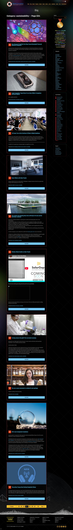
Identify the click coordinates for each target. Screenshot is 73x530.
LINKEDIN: (43, 517)
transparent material (32, 441)
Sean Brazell (59, 128)
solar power (29, 61)
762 (38, 506)
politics (57, 43)
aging (56, 30)
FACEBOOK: (18, 517)
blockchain (64, 34)
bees (56, 71)
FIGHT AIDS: (18, 520)
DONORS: (43, 519)
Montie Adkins (59, 136)
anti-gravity (57, 65)
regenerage (62, 43)
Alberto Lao (59, 123)
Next (42, 506)
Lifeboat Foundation (13, 526)
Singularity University (59, 60)
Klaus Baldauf (13, 185)
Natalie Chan (59, 127)
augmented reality (58, 69)
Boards (33, 4)
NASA (62, 42)
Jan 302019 (10, 338)
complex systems (58, 84)
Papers (44, 4)
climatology (15, 147)
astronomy (57, 68)
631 (19, 506)
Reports (40, 4)
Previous (12, 506)
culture (63, 35)
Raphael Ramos (59, 125)
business (57, 81)
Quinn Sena (12, 240)
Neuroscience (65, 42)
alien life (56, 64)
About (28, 4)
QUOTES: (56, 522)
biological (57, 75)
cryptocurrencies (58, 89)
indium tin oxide (25, 448)
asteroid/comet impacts (59, 67)
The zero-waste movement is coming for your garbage (25, 388)
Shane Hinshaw (59, 124)
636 (32, 506)
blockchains (57, 80)
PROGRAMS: (56, 520)
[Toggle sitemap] (63, 1)
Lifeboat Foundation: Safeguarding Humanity (15, 4)
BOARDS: (56, 519)
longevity (60, 42)
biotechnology (57, 34)
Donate (46, 4)
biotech (62, 33)
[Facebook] (57, 526)
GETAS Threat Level (10, 519)
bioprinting (57, 77)
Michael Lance (59, 133)
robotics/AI (24, 147)
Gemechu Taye (59, 107)
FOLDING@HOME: (44, 520)
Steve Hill (58, 129)
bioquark (59, 33)
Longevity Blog (58, 149)
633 (24, 506)
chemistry (57, 82)
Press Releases (63, 4)
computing (22, 61)
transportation (21, 99)
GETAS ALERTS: (57, 517)
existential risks (57, 36)
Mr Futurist (57, 150)
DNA (56, 57)
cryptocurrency (61, 35)
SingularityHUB (58, 154)
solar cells (40, 438)
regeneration (57, 44)
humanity (65, 38)
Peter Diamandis (58, 56)
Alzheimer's (59, 30)
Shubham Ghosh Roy (60, 100)
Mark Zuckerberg (58, 62)
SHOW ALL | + (56, 140)
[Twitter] (59, 526)
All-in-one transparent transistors (20, 432)
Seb (57, 132)
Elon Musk (57, 59)
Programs (36, 4)
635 (29, 506)
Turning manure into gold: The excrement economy (24, 338)
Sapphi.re (22, 526)
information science (20, 147)
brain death (56, 35)
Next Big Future (58, 151)
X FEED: (18, 519)
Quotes (57, 4)
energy (19, 495)
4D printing (57, 55)
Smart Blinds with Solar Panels (19, 178)
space (56, 45)
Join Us (50, 4)
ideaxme (56, 39)
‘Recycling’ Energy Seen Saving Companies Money (24, 487)
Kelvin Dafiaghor (60, 108)
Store (60, 4)
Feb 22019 (9, 45)
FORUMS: (43, 522)
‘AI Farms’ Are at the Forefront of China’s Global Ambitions (26, 133)
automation (57, 70)
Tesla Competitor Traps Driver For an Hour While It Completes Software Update (26, 93)
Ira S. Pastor (59, 137)
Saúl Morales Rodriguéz (59, 99)
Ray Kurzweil (57, 58)
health (57, 38)
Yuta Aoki (58, 120)
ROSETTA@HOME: (19, 522)
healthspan (61, 38)
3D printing (57, 54)
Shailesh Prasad (60, 104)
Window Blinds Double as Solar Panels (21, 252)
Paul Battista (59, 106)
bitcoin (61, 34)
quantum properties (17, 55)
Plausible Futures (58, 153)
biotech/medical (18, 61)
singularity (64, 44)
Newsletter (53, 4)
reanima (59, 43)
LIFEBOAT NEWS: (32, 517)
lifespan (56, 42)
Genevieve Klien (13, 61)
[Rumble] (65, 526)
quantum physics (26, 61)
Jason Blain (59, 135)
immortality (59, 39)
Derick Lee (12, 147)
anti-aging (63, 30)
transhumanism (58, 47)
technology (63, 45)
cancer (58, 35)
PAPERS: (31, 522)
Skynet (56, 61)
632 (21, 506)
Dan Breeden (59, 103)
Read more (26, 65)
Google (55, 38)
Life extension (62, 40)
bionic (56, 76)
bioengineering (58, 74)
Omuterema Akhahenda (59, 116)
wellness (63, 47)
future (62, 36)
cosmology (57, 86)
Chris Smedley (59, 139)
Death (64, 35)
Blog (31, 4)
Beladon (19, 236)
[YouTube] (63, 526)
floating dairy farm (31, 231)
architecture (57, 66)
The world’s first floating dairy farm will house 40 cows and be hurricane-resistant (27, 216)
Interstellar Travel (64, 39)
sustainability (33, 61)
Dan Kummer (59, 113)
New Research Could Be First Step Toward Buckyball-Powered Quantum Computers (27, 44)
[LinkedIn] (61, 526)
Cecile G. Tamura (60, 119)
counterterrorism (58, 87)
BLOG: (30, 519)
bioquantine (62, 31)
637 (35, 506)
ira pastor (57, 40)
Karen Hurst (59, 110)
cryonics (56, 88)
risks (62, 44)
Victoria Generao (13, 306)
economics (20, 356)
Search (65, 17)
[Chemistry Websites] (60, 23)
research (61, 44)
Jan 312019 (10, 216)
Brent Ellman (59, 131)
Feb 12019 (9, 178)
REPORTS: (31, 520)
